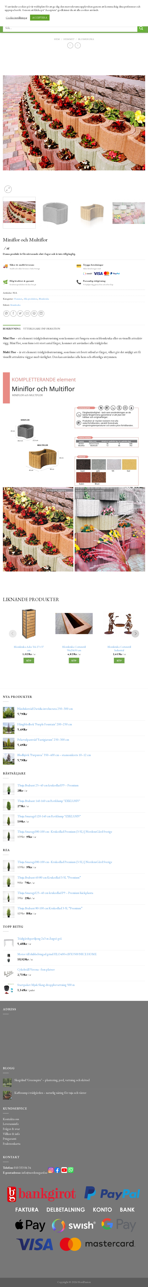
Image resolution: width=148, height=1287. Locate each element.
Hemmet (69, 39)
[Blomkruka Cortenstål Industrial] (119, 624)
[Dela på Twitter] (20, 313)
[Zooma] (8, 189)
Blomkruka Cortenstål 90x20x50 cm (74, 648)
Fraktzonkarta (11, 1144)
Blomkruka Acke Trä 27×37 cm (29, 648)
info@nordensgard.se (34, 1173)
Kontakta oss (11, 1119)
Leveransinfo (11, 1124)
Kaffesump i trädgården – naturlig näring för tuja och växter (50, 1093)
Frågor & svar (11, 1129)
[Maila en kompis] (27, 313)
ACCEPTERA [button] (39, 17)
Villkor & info (11, 1134)
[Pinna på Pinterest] (34, 313)
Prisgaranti (9, 1139)
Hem (57, 39)
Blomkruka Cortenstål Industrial (119, 648)
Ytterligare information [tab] (41, 328)
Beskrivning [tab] (12, 328)
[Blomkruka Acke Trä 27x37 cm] (29, 624)
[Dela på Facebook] (13, 313)
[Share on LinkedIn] (41, 313)
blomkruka (15, 304)
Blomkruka (86, 39)
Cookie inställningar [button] (16, 17)
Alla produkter (30, 298)
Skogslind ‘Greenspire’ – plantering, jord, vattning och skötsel (52, 1080)
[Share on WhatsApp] (6, 313)
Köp (28, 660)
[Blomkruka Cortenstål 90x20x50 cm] (74, 624)
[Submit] (141, 28)
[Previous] (10, 123)
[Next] (137, 123)
